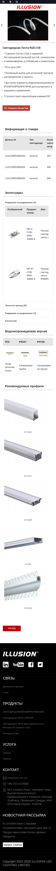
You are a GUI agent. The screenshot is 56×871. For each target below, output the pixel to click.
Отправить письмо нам (18, 108)
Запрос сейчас (12, 844)
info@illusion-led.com (17, 778)
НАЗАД (12, 628)
